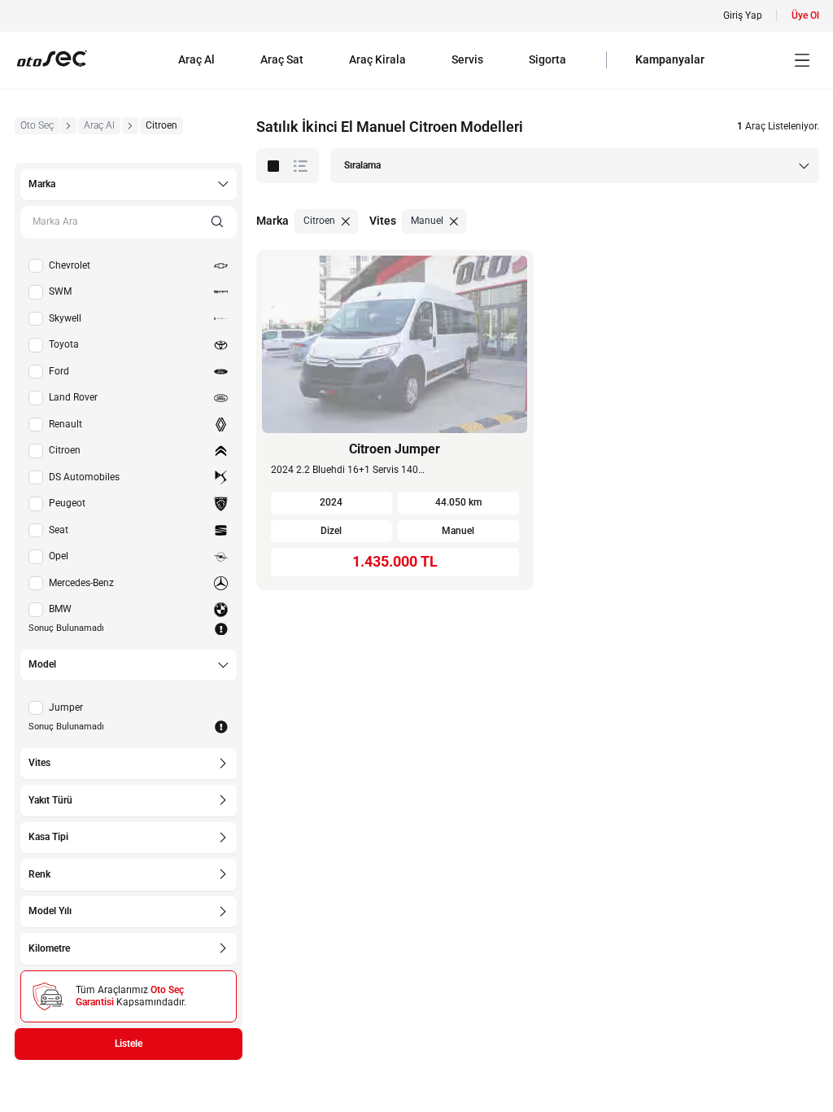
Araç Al (196, 59)
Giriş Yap (742, 15)
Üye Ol (805, 15)
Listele (128, 1043)
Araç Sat (281, 59)
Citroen (161, 125)
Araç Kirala (377, 59)
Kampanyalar (669, 59)
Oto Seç (37, 125)
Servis (467, 59)
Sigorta (547, 59)
